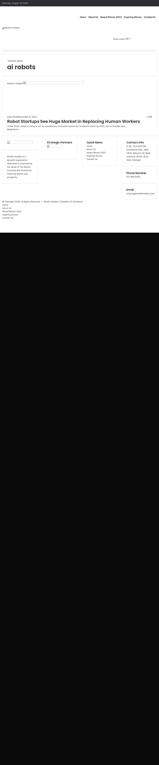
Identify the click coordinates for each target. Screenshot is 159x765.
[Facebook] (135, 39)
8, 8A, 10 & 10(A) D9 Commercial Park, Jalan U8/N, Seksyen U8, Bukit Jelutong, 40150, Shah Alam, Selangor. (138, 153)
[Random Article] (149, 3)
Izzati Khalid (12, 117)
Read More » (13, 129)
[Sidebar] (154, 3)
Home (83, 17)
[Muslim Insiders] (11, 28)
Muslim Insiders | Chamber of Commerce (63, 201)
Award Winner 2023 (111, 17)
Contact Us (150, 17)
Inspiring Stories (133, 17)
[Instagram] (145, 39)
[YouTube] (140, 39)
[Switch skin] (154, 39)
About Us (93, 17)
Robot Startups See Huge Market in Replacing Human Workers (73, 121)
